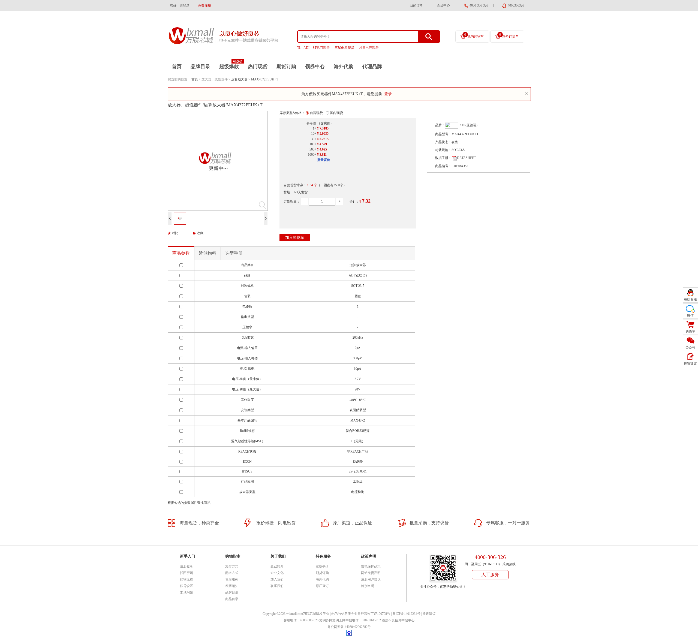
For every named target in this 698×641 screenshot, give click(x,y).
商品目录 (231, 599)
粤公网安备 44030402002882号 (349, 627)
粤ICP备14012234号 (406, 614)
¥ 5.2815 (323, 139)
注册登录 (186, 566)
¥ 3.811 (322, 155)
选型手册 (234, 253)
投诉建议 (429, 614)
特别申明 (367, 586)
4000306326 (516, 5)
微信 (690, 315)
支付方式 (231, 566)
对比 (175, 233)
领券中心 (315, 66)
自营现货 (316, 113)
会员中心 (443, 5)
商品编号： (443, 166)
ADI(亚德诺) (468, 125)
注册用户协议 (371, 579)
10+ (313, 134)
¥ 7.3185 (323, 128)
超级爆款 (229, 66)
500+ (312, 149)
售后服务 (231, 579)
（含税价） (325, 123)
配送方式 (231, 573)
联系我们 (277, 586)
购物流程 (186, 579)
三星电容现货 (344, 48)
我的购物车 (474, 35)
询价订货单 (509, 35)
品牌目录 (200, 66)
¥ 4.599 (322, 144)
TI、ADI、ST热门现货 (313, 48)
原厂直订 (322, 586)
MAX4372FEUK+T (264, 79)
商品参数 (181, 253)
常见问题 (186, 592)
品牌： (440, 125)
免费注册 (204, 5)
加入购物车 (294, 238)
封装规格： (443, 150)
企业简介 (277, 566)
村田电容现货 (369, 48)
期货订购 (286, 66)
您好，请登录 (179, 5)
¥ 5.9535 (323, 134)
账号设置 (186, 586)
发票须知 (231, 586)
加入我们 (277, 579)
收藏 (200, 233)
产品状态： (443, 142)
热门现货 (257, 66)
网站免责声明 (371, 573)
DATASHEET (466, 158)
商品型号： (443, 134)
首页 (177, 66)
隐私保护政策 (371, 566)
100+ (312, 144)
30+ (313, 139)
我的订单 (416, 5)
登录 (388, 94)
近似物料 (207, 253)
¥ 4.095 (322, 149)
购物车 (690, 331)
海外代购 (343, 66)
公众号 (690, 348)
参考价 (311, 123)
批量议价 (323, 160)
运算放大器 (239, 79)
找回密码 (186, 573)
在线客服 (690, 299)
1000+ (312, 155)
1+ (314, 128)
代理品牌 (372, 66)
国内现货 (336, 113)
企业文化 (277, 573)
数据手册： (443, 158)
